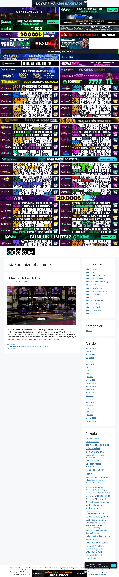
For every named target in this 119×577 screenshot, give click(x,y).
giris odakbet (93, 448)
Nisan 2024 (90, 393)
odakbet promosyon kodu (96, 523)
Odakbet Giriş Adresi (96, 499)
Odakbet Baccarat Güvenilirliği (97, 282)
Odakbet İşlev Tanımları (94, 288)
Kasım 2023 (90, 408)
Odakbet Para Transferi (94, 301)
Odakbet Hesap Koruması (95, 275)
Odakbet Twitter (92, 533)
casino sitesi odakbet (97, 444)
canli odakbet (92, 441)
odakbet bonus (92, 477)
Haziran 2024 (91, 386)
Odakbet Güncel (92, 502)
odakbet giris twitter (103, 493)
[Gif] (59, 120)
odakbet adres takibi (25, 346)
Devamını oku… (59, 339)
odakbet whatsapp (98, 536)
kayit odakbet (14, 346)
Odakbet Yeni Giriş (95, 546)
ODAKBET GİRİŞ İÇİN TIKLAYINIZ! (59, 52)
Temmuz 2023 (91, 421)
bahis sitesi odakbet (92, 438)
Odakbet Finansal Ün (93, 310)
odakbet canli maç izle (95, 480)
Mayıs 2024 (90, 389)
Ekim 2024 (89, 374)
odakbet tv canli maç (93, 528)
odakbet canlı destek (93, 485)
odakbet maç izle (94, 508)
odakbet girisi (90, 493)
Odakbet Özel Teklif (93, 307)
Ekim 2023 (89, 412)
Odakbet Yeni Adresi (97, 542)
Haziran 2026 (91, 348)
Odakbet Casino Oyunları (94, 487)
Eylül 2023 (89, 415)
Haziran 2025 (91, 355)
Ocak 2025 (90, 364)
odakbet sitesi (90, 525)
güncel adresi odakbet (95, 455)
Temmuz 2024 (91, 383)
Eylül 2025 (89, 351)
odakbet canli (103, 477)
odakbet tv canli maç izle (96, 530)
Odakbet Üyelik (94, 551)
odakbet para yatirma (97, 516)
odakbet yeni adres (92, 540)
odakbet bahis (90, 466)
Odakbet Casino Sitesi (96, 490)
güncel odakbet (91, 457)
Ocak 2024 (90, 402)
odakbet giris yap (90, 496)
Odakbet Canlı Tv (92, 313)
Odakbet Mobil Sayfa (93, 304)
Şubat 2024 (90, 399)
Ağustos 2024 (91, 380)
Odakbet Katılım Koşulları (95, 285)
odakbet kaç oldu (94, 505)
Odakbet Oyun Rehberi (94, 279)
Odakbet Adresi (91, 269)
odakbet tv (100, 525)
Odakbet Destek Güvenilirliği (96, 291)
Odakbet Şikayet (94, 555)
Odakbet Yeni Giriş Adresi (94, 549)
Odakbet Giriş (91, 272)
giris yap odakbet (95, 451)
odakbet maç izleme (92, 511)
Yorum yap (13, 348)
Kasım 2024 (90, 370)
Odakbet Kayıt (105, 502)
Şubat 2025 (90, 361)
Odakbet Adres (94, 460)
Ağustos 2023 (91, 418)
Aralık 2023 (90, 405)
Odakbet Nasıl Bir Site (95, 513)
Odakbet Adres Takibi (23, 278)
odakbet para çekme (96, 520)
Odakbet (12, 344)
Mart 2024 (89, 396)
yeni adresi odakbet (94, 558)
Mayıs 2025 (90, 358)
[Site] (29, 88)
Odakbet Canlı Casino (93, 482)
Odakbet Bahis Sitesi (95, 472)
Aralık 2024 (90, 367)
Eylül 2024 (89, 377)
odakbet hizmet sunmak (40, 346)
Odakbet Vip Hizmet (93, 294)
